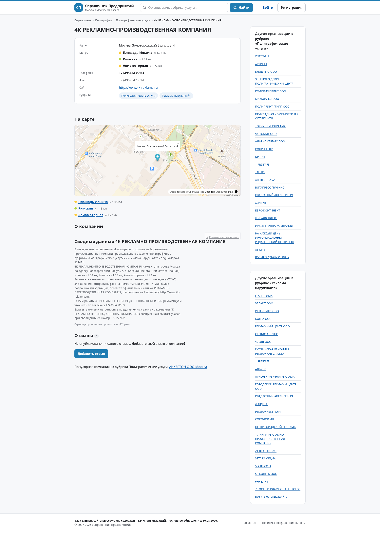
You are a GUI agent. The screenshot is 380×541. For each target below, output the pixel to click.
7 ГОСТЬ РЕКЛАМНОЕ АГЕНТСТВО (277, 489)
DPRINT (260, 157)
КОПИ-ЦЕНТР (264, 149)
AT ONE (260, 249)
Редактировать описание (222, 237)
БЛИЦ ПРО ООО (266, 71)
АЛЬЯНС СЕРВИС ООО (270, 141)
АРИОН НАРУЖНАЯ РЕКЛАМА (274, 376)
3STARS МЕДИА (265, 458)
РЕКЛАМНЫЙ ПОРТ (268, 411)
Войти (268, 7)
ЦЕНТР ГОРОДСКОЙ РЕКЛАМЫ (275, 427)
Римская (85, 208)
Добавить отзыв (91, 353)
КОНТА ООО (263, 319)
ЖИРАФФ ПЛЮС (266, 218)
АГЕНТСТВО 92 (265, 180)
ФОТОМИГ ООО (266, 134)
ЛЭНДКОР (261, 404)
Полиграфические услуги (133, 20)
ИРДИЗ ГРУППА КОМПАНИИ (274, 226)
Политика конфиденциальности (284, 523)
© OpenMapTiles (195, 191)
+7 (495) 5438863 (131, 73)
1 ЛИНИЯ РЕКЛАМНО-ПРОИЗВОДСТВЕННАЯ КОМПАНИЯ (270, 439)
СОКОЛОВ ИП (264, 419)
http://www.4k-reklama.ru (138, 87)
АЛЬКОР (260, 369)
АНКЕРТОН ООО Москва (188, 367)
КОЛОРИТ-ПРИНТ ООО (270, 91)
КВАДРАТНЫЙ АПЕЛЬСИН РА (274, 195)
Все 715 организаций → (271, 496)
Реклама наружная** (176, 95)
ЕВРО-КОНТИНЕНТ (267, 210)
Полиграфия (103, 20)
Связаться (250, 523)
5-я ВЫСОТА (263, 466)
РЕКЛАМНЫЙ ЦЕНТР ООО (272, 326)
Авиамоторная (90, 215)
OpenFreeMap (177, 191)
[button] (157, 158)
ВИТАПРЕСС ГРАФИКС (269, 187)
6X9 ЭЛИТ (261, 481)
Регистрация (291, 7)
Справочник (82, 20)
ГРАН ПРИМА (264, 296)
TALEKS (260, 172)
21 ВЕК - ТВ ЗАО (265, 451)
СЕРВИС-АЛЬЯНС (266, 334)
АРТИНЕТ (261, 64)
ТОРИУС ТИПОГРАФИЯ (270, 126)
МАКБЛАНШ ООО (267, 99)
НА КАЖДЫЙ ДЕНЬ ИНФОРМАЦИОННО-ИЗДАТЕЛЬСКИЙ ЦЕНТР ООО (274, 237)
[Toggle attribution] (236, 191)
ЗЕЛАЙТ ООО (264, 303)
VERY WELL (262, 56)
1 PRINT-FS (262, 164)
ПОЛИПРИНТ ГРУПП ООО (272, 106)
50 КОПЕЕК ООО (266, 474)
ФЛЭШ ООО (263, 342)
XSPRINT (260, 203)
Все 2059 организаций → (272, 257)
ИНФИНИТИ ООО (267, 311)
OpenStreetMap (224, 191)
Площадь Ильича (93, 202)
